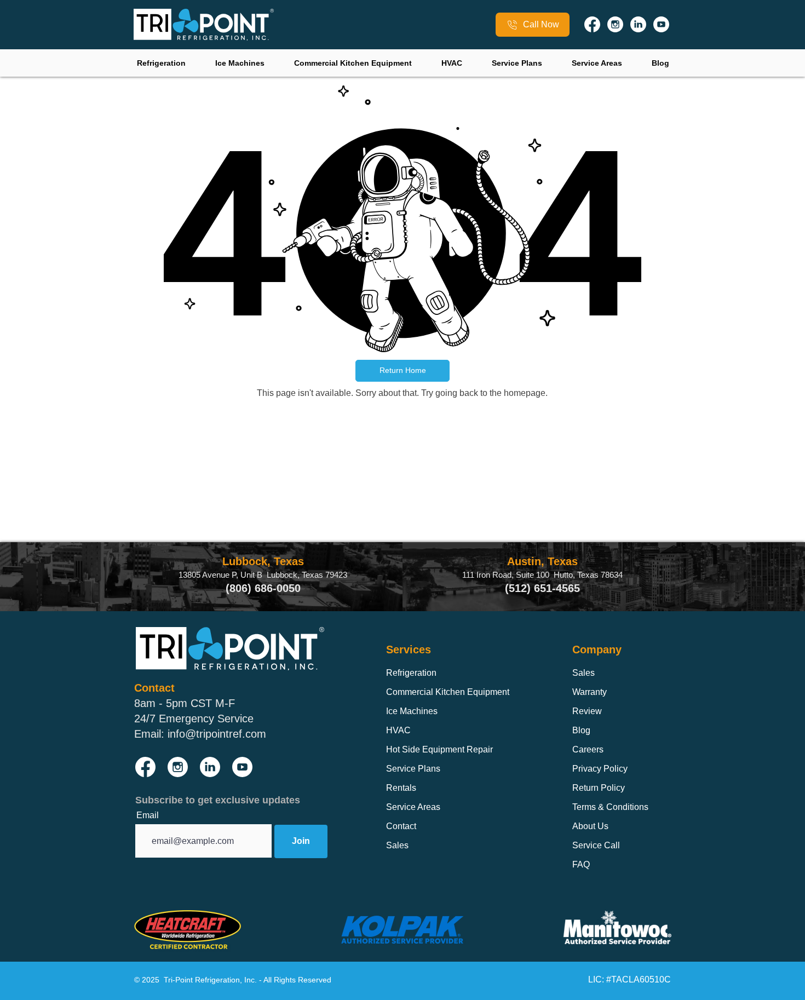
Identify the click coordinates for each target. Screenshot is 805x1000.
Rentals (401, 787)
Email (147, 815)
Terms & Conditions (610, 807)
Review (587, 711)
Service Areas (413, 807)
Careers (587, 749)
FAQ (581, 864)
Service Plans (413, 768)
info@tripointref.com (217, 734)
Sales (397, 845)
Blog (581, 730)
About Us (590, 826)
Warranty (589, 692)
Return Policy (598, 787)
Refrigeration (411, 672)
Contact (401, 826)
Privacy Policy (600, 768)
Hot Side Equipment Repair (439, 749)
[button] (402, 371)
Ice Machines (412, 711)
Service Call (596, 845)
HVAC (398, 730)
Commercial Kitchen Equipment (447, 692)
